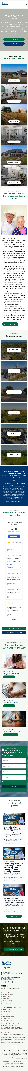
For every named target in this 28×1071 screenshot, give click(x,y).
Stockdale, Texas (7, 1000)
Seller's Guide (6, 1018)
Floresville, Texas (7, 991)
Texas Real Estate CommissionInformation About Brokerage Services (12, 1028)
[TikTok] (19, 982)
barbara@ (3, 979)
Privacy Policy (6, 1066)
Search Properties (8, 1014)
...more (16, 840)
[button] (26, 4)
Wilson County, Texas (8, 1002)
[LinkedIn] (12, 982)
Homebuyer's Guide (8, 1016)
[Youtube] (15, 982)
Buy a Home (6, 1009)
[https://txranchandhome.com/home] (4, 4)
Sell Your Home (7, 1011)
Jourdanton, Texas (8, 994)
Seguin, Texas (6, 998)
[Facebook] (2, 982)
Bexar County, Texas (8, 1003)
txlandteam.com (10, 979)
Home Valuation (7, 1013)
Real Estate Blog (7, 1020)
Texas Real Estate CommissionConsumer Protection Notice (10, 1024)
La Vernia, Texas (7, 993)
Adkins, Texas (6, 996)
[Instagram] (5, 982)
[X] (9, 982)
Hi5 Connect (22, 1065)
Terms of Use (14, 1066)
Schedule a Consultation (9, 1022)
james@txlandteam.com (7, 978)
